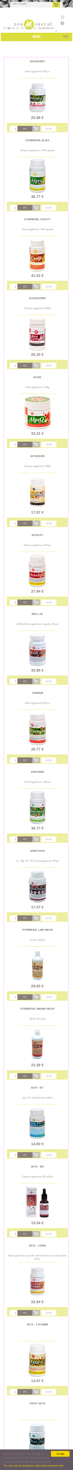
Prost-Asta (37, 1403)
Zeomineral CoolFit (37, 219)
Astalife (37, 535)
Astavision (37, 456)
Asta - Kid (37, 1166)
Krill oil (37, 613)
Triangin (37, 692)
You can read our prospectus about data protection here (33, 1465)
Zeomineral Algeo (37, 140)
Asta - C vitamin (37, 1324)
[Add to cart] (36, 129)
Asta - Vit (37, 1087)
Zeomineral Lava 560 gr (37, 929)
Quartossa (37, 850)
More (49, 128)
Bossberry (37, 61)
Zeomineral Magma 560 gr (37, 1008)
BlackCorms (37, 298)
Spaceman (37, 771)
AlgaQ (37, 377)
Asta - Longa (37, 1245)
